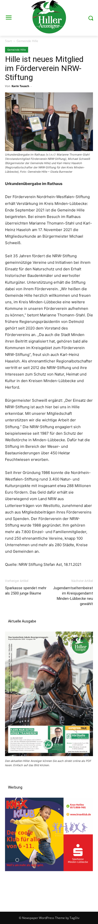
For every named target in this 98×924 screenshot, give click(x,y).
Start (8, 41)
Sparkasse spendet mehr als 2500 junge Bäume (25, 591)
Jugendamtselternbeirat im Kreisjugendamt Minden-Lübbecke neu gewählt (73, 596)
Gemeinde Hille (27, 41)
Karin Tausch (20, 86)
